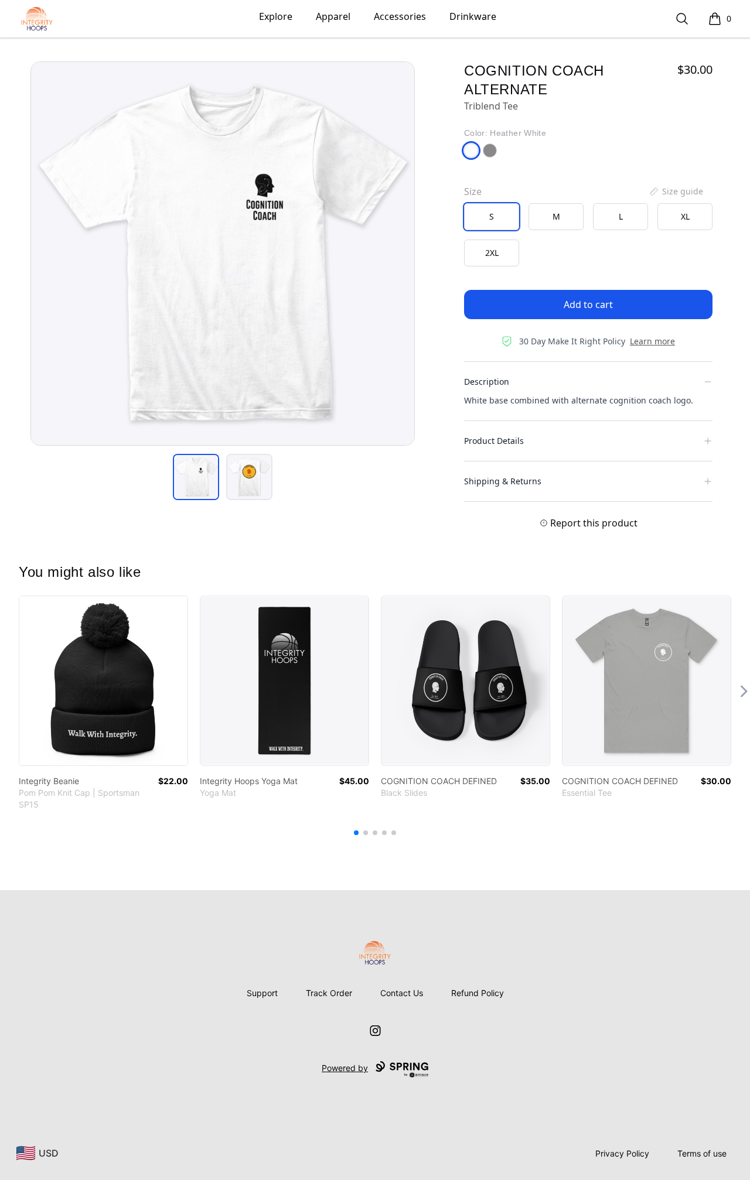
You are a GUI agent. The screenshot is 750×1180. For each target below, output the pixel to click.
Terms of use (702, 1153)
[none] (675, 191)
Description (486, 381)
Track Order (329, 993)
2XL (492, 252)
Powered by (345, 1068)
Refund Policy (477, 993)
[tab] (196, 477)
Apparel (333, 16)
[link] (103, 680)
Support (262, 993)
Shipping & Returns (502, 481)
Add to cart (588, 304)
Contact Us (401, 993)
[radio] (491, 216)
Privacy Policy (622, 1153)
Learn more (652, 341)
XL (685, 216)
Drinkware (472, 16)
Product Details (494, 440)
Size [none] (473, 191)
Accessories (400, 16)
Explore (275, 16)
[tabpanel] (222, 253)
